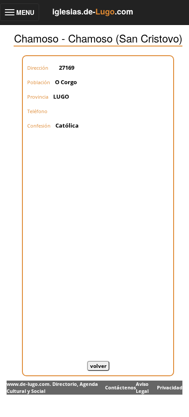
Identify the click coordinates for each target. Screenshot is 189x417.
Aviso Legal (142, 387)
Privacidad (169, 387)
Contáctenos (120, 387)
